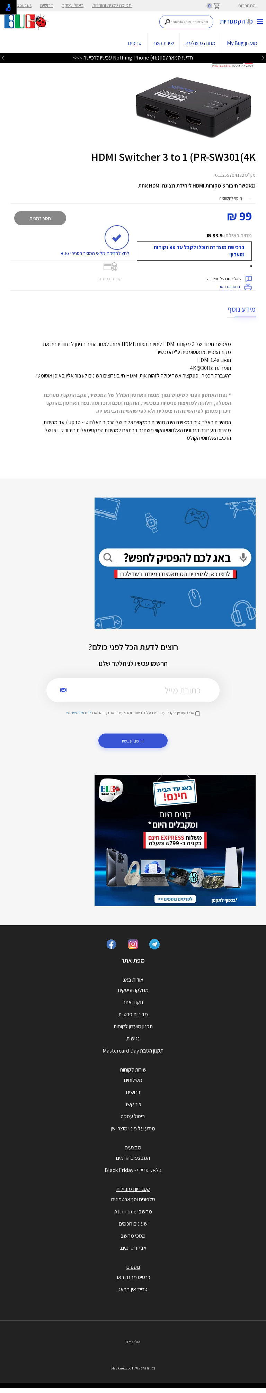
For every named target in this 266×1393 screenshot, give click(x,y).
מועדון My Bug (242, 43)
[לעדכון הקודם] (263, 58)
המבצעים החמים (133, 1158)
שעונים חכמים (133, 1223)
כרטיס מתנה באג (133, 1277)
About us (23, 5)
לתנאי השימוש (78, 713)
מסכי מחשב (133, 1235)
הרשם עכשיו (133, 740)
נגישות (133, 1038)
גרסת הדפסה (230, 286)
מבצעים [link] (133, 1147)
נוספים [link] (133, 1267)
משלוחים (133, 1080)
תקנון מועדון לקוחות (133, 1026)
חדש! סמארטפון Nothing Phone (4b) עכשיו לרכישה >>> (133, 57)
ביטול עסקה (72, 5)
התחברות (247, 5)
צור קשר (133, 1104)
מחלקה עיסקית (133, 990)
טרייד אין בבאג (133, 1289)
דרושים (46, 5)
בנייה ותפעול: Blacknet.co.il (133, 1368)
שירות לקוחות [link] (133, 1069)
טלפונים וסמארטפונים (133, 1199)
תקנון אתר (133, 1002)
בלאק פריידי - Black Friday (133, 1170)
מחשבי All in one (133, 1211)
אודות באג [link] (133, 979)
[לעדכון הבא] (3, 58)
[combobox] (186, 22)
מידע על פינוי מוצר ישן (133, 1128)
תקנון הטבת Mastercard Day (133, 1050)
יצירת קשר (163, 43)
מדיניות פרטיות (133, 1014)
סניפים (135, 43)
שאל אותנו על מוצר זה (224, 278)
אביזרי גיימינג (133, 1247)
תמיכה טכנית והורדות (112, 5)
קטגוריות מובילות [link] (133, 1189)
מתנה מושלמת (200, 43)
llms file (133, 1342)
